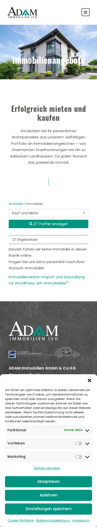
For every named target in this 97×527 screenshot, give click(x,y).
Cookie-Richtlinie (21, 520)
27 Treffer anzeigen (50, 223)
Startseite (16, 204)
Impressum (81, 520)
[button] (89, 380)
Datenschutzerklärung (53, 520)
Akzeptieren (48, 481)
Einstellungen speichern (49, 508)
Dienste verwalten (47, 468)
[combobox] (48, 213)
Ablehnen (48, 495)
